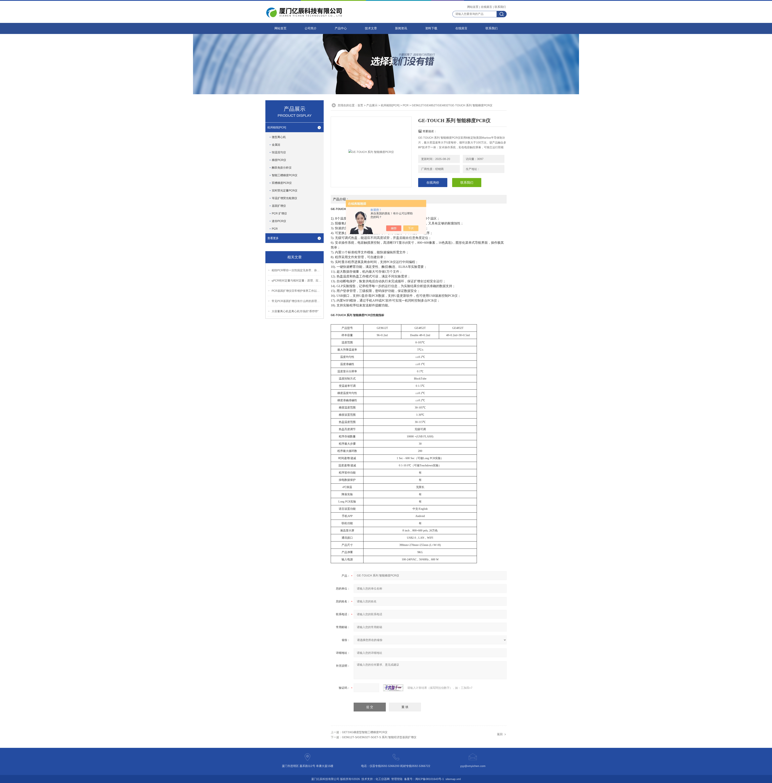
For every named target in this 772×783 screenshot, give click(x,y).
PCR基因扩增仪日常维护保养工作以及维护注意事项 (297, 290)
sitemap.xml (453, 779)
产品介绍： (341, 199)
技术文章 (371, 28)
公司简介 (311, 28)
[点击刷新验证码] (393, 687)
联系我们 (500, 6)
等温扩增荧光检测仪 (284, 198)
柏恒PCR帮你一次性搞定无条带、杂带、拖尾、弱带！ (297, 270)
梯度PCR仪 (279, 160)
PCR (275, 228)
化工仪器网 (383, 779)
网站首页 (472, 6)
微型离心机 (279, 137)
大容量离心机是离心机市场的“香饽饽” (295, 311)
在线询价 (432, 182)
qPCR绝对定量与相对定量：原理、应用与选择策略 (297, 280)
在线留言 (486, 6)
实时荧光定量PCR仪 (284, 190)
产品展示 (372, 105)
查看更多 (273, 238)
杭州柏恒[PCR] (276, 127)
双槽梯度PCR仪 (282, 182)
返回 (500, 734)
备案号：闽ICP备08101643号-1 (424, 779)
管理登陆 (396, 779)
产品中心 (341, 28)
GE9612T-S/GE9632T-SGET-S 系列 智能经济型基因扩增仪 (379, 737)
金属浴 (276, 144)
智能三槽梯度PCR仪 (284, 175)
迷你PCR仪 (279, 221)
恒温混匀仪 (279, 152)
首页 (360, 105)
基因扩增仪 (279, 205)
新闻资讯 (401, 28)
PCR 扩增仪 (279, 213)
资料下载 (431, 28)
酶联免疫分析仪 (282, 167)
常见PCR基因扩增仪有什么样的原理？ (297, 301)
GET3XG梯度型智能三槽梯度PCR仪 (364, 732)
